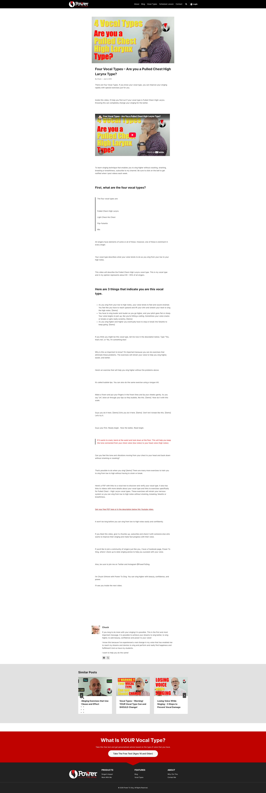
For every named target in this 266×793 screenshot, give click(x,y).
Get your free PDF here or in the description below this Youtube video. (124, 509)
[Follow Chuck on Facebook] (104, 657)
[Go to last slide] (81, 695)
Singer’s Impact (107, 774)
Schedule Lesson (166, 4)
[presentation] (95, 686)
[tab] (83, 698)
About (136, 4)
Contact (179, 4)
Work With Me (107, 777)
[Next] (184, 695)
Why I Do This (173, 774)
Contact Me (172, 777)
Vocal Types (152, 4)
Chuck (99, 79)
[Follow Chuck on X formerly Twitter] (108, 657)
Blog (143, 4)
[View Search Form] (186, 4)
